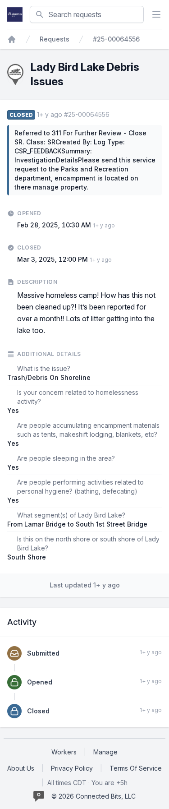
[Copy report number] (114, 114)
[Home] (11, 39)
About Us (20, 768)
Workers (64, 752)
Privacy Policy (72, 768)
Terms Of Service (136, 768)
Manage (105, 752)
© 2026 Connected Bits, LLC (93, 796)
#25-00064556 (116, 39)
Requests (54, 39)
